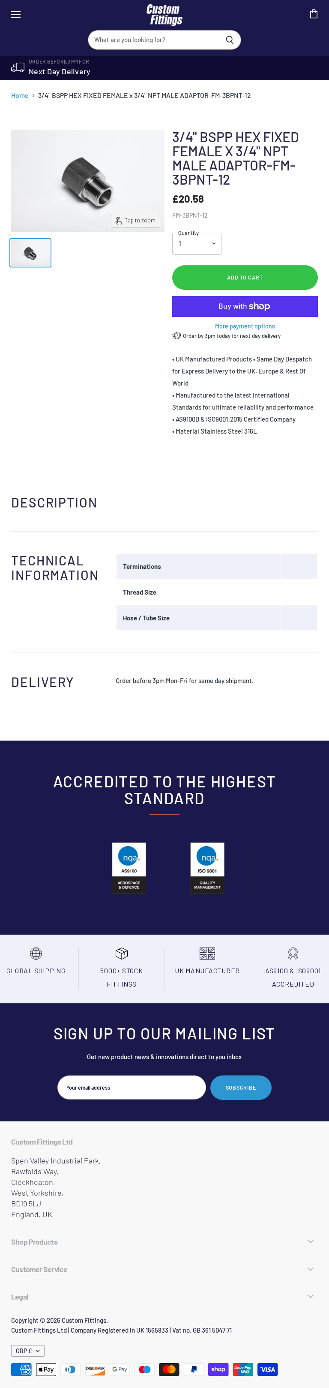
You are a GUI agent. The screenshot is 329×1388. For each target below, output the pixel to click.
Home (20, 95)
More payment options (245, 326)
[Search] (229, 40)
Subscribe (241, 1087)
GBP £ (24, 1351)
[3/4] (30, 253)
